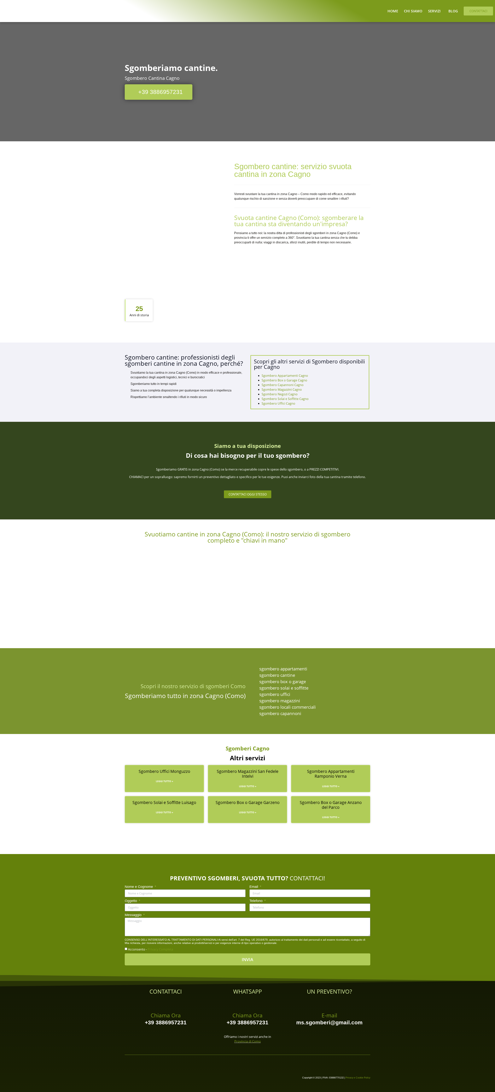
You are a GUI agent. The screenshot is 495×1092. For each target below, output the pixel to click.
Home (392, 11)
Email (254, 887)
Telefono (256, 901)
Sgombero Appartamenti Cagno (285, 375)
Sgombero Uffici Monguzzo (164, 771)
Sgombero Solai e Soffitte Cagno (285, 399)
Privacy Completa (160, 949)
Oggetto (131, 901)
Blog (453, 11)
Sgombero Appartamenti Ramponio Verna (330, 774)
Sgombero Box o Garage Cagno (284, 380)
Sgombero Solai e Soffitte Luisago (164, 802)
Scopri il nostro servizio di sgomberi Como (193, 686)
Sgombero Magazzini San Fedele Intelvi (247, 774)
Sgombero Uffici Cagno (278, 403)
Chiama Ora (166, 1015)
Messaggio (134, 915)
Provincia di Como (247, 1041)
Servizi (434, 11)
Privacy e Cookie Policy (358, 1077)
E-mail (329, 1015)
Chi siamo (413, 11)
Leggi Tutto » (164, 781)
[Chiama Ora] (166, 1003)
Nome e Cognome (139, 887)
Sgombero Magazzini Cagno (282, 389)
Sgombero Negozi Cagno (280, 394)
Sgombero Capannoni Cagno (283, 385)
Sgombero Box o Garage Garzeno (248, 802)
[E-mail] (329, 1003)
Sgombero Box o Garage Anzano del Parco (331, 805)
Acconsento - (150, 949)
